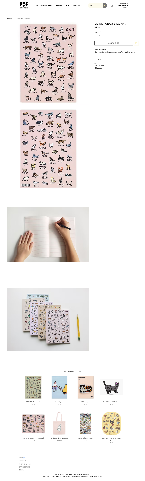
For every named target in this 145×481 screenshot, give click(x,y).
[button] (48, 63)
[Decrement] (96, 36)
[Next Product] (126, 387)
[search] (105, 5)
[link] (112, 5)
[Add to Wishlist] (136, 43)
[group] (72, 391)
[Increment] (103, 36)
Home (9, 18)
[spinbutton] (100, 36)
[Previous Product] (18, 387)
